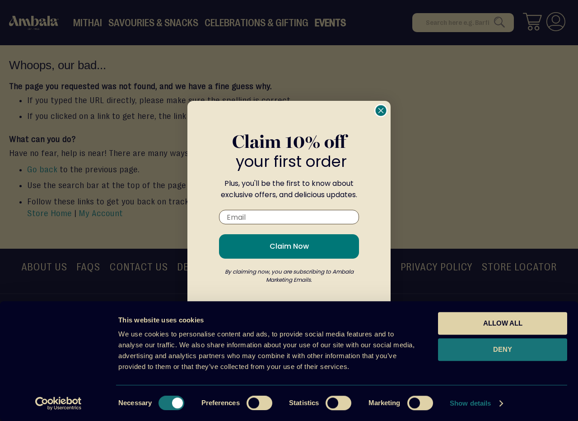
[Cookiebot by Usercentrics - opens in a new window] (58, 403)
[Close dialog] (381, 110)
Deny (502, 349)
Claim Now (289, 246)
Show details (470, 403)
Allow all (502, 323)
